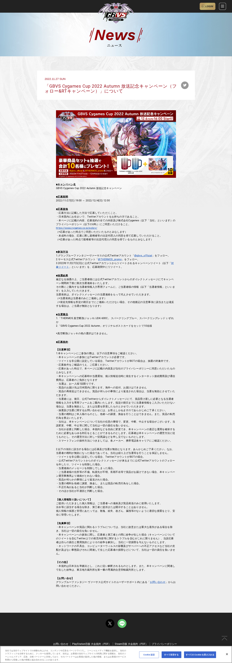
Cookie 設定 (149, 655)
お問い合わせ (157, 582)
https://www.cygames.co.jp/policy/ (76, 228)
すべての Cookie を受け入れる (200, 655)
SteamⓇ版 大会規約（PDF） (131, 644)
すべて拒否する (171, 655)
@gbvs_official (143, 255)
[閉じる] (226, 654)
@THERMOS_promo (110, 259)
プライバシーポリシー (164, 644)
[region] (116, 654)
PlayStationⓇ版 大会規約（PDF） (91, 644)
